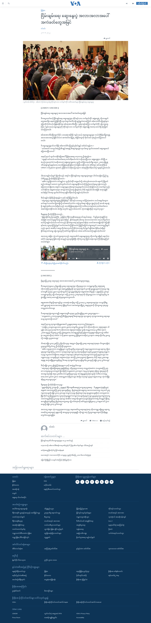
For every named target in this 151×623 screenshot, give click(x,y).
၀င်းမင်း (43, 28)
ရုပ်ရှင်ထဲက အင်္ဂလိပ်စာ (83, 548)
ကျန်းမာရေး (80, 529)
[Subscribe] (112, 482)
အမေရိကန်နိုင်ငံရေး (18, 525)
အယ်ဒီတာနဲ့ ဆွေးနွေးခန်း (20, 509)
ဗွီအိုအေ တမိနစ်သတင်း (115, 571)
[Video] (133, 3)
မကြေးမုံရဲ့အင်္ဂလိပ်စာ (50, 548)
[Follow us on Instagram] (92, 482)
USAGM (14, 613)
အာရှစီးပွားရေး (80, 525)
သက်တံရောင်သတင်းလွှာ (116, 533)
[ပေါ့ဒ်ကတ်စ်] (107, 482)
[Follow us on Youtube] (87, 482)
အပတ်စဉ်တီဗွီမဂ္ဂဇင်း (18, 579)
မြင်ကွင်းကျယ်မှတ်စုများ (83, 513)
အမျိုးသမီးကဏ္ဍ (81, 533)
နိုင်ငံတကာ (15, 485)
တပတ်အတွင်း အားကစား (52, 521)
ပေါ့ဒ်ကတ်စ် (47, 485)
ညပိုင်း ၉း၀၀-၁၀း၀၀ (50, 560)
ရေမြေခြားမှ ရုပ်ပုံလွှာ (82, 571)
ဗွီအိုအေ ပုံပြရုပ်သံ (81, 579)
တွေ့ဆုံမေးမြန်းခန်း (50, 579)
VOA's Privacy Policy (83, 613)
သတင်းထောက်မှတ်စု (18, 529)
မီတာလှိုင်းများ (48, 591)
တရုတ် (14, 493)
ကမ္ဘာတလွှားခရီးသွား (82, 517)
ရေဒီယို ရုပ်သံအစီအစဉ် (19, 575)
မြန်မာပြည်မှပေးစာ (82, 509)
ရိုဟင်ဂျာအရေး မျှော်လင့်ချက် (85, 537)
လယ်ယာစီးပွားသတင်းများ (52, 525)
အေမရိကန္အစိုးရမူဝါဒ (50, 617)
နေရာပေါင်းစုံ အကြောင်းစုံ (116, 525)
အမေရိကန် (15, 489)
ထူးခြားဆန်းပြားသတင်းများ (52, 533)
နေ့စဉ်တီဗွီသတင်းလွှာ (18, 571)
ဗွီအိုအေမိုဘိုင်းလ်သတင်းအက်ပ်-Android (88, 602)
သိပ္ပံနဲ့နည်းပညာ (49, 509)
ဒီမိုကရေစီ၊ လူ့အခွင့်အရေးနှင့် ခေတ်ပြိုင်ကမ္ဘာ (26, 513)
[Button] (107, 38)
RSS (45, 481)
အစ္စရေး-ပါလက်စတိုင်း (19, 497)
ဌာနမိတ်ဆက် (16, 591)
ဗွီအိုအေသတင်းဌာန (77, 252)
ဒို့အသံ (110, 529)
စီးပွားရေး (47, 517)
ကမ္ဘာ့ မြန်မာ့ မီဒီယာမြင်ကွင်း (20, 537)
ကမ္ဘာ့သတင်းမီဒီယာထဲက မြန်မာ (22, 533)
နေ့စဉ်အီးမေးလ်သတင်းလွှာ (52, 489)
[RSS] (102, 482)
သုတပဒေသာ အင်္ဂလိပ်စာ (116, 548)
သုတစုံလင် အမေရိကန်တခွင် (117, 517)
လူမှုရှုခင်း (47, 537)
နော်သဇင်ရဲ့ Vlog (113, 575)
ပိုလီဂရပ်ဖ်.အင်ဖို (81, 575)
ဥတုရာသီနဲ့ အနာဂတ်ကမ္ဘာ (52, 513)
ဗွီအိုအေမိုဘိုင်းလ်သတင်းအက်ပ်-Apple (56, 602)
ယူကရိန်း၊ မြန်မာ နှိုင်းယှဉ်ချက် (53, 529)
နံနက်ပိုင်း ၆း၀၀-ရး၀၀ (19, 560)
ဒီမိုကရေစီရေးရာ (17, 521)
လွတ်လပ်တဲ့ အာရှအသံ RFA (53, 613)
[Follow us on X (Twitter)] (82, 482)
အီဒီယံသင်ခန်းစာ (17, 548)
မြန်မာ (43, 10)
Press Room (16, 617)
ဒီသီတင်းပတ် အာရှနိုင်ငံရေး (84, 521)
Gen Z (110, 521)
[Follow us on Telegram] (97, 482)
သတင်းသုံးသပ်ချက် (18, 517)
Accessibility (80, 617)
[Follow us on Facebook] (77, 482)
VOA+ (14, 602)
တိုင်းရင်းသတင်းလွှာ (114, 509)
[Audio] (127, 3)
